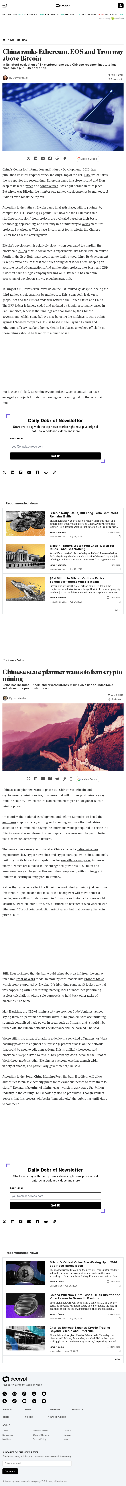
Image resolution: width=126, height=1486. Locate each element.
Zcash (92, 268)
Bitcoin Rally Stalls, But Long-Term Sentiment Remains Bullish (84, 514)
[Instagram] (14, 1394)
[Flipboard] (34, 1401)
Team (5, 1430)
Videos (29, 1417)
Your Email (17, 438)
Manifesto (6, 1439)
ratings (30, 207)
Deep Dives (54, 1409)
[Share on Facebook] (50, 158)
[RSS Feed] (4, 1401)
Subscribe (10, 1471)
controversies (49, 186)
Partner (7, 1409)
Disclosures (7, 1435)
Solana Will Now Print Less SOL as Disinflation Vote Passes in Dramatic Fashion (85, 1296)
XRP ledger (15, 306)
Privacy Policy (39, 1439)
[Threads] (24, 1394)
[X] (4, 1394)
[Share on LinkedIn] (35, 158)
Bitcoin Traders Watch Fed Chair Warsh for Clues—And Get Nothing (82, 547)
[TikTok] (14, 1401)
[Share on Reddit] (57, 158)
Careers (67, 1435)
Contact (67, 1430)
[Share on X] (28, 158)
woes (29, 186)
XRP (104, 268)
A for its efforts (72, 230)
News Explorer (57, 1417)
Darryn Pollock (20, 77)
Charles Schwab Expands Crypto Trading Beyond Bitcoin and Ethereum (80, 1329)
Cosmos (71, 392)
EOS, (87, 175)
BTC (4, 14)
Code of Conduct (41, 1435)
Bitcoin (28, 191)
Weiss (86, 224)
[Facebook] (44, 1394)
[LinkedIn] (34, 1394)
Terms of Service (40, 1430)
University (77, 1409)
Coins (5, 1417)
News (28, 1409)
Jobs (66, 1439)
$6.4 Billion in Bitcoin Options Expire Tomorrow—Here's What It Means (77, 580)
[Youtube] (24, 1401)
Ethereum (53, 180)
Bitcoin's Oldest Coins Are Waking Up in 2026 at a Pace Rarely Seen (83, 1264)
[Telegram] (44, 1401)
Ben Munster (19, 698)
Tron (102, 180)
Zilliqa (22, 251)
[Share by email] (43, 158)
